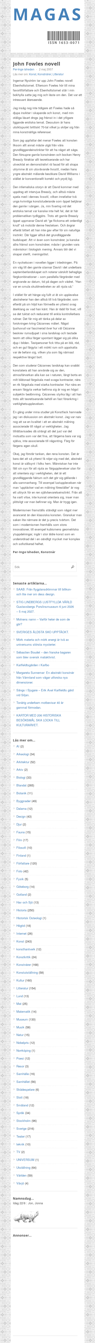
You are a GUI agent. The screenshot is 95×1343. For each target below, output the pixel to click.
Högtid (20, 925)
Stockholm (23, 1120)
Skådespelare (25, 1089)
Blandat (21, 785)
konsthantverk (25, 949)
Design (21, 816)
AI (17, 746)
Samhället (23, 1081)
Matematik (23, 1011)
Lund (19, 996)
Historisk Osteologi (29, 918)
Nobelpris (22, 1042)
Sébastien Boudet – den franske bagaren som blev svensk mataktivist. (43, 654)
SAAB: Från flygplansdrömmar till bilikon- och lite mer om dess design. (43, 591)
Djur (19, 824)
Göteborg (22, 886)
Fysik (20, 879)
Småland (22, 1105)
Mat (18, 1003)
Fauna (20, 832)
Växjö (20, 1183)
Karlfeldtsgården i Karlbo (32, 665)
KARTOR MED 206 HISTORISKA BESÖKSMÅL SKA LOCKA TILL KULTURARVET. (38, 720)
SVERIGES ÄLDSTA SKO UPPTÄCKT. (42, 632)
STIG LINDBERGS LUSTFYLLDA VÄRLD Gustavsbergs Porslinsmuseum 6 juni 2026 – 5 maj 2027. (45, 607)
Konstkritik (23, 957)
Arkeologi (22, 754)
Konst (32, 74)
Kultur (20, 980)
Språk (20, 1113)
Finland (21, 855)
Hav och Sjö (24, 902)
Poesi (20, 1058)
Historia (21, 910)
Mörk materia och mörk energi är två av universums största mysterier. (42, 642)
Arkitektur (22, 762)
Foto (19, 871)
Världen (21, 1175)
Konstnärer (44, 74)
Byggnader (23, 801)
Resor (20, 1066)
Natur (20, 1035)
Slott (19, 1097)
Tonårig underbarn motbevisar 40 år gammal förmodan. (39, 705)
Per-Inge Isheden (23, 69)
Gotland (21, 894)
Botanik (21, 793)
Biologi (20, 777)
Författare (22, 863)
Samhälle (22, 1074)
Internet (21, 933)
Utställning (23, 1167)
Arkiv (19, 769)
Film (19, 840)
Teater (20, 1136)
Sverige (21, 1128)
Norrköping (23, 1050)
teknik (20, 1144)
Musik (20, 1027)
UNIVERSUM (25, 1159)
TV (18, 1152)
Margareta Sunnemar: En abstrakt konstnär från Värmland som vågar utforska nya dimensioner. (45, 677)
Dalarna (21, 808)
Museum (22, 1019)
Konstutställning (27, 972)
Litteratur (58, 74)
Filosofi (21, 847)
